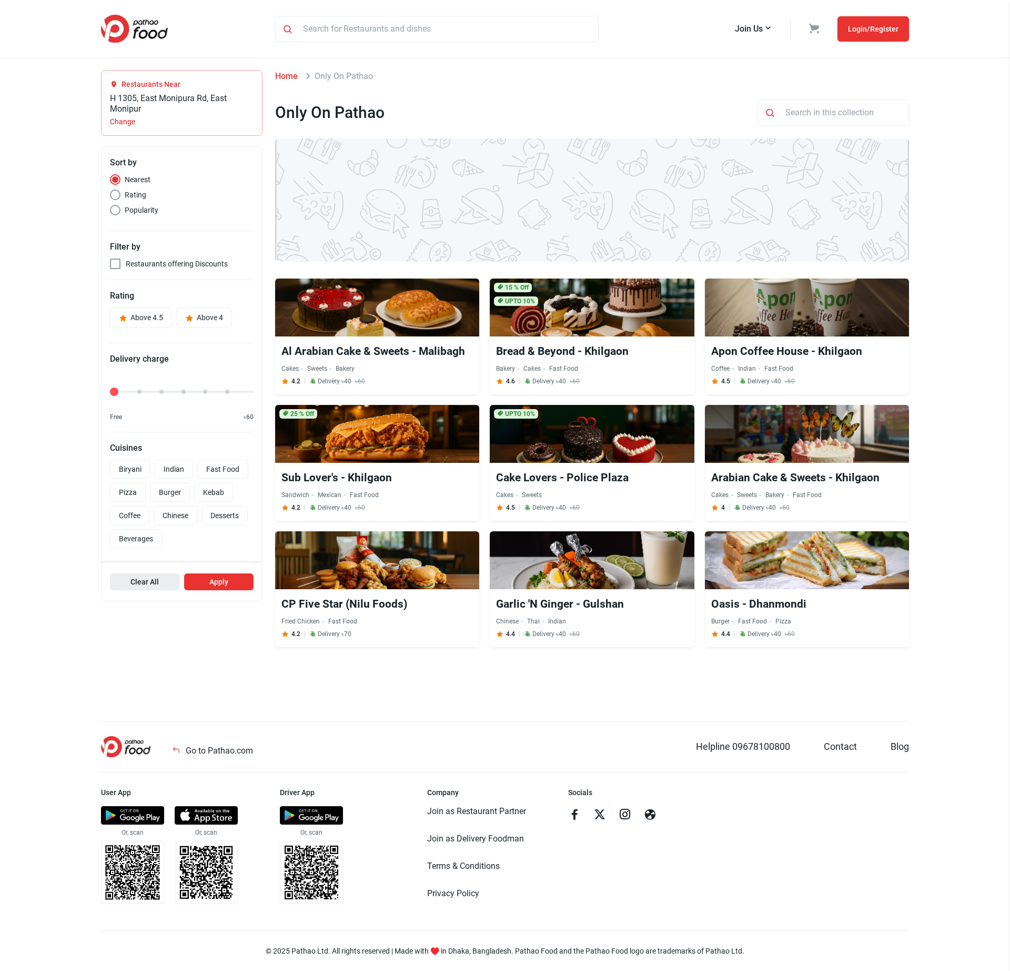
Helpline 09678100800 (743, 746)
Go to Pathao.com (218, 751)
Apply (218, 582)
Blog (900, 746)
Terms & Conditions (463, 866)
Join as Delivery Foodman (475, 839)
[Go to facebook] (574, 815)
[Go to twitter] (599, 815)
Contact (840, 746)
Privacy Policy (453, 893)
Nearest (137, 179)
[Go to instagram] (625, 815)
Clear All (144, 582)
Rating (135, 195)
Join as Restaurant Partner (476, 811)
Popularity (141, 210)
